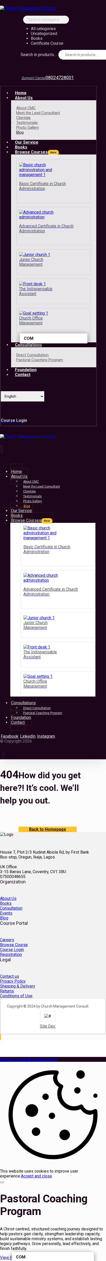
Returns (7, 991)
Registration (11, 954)
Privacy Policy (13, 981)
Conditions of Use (16, 995)
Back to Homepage (47, 829)
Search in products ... (39, 54)
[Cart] (3, 66)
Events (6, 913)
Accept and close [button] (36, 1176)
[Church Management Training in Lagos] (27, 8)
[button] (10, 736)
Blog (4, 918)
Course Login (12, 949)
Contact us (9, 976)
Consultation (11, 908)
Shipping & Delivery (17, 986)
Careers (7, 939)
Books (6, 903)
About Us (8, 898)
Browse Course (14, 944)
